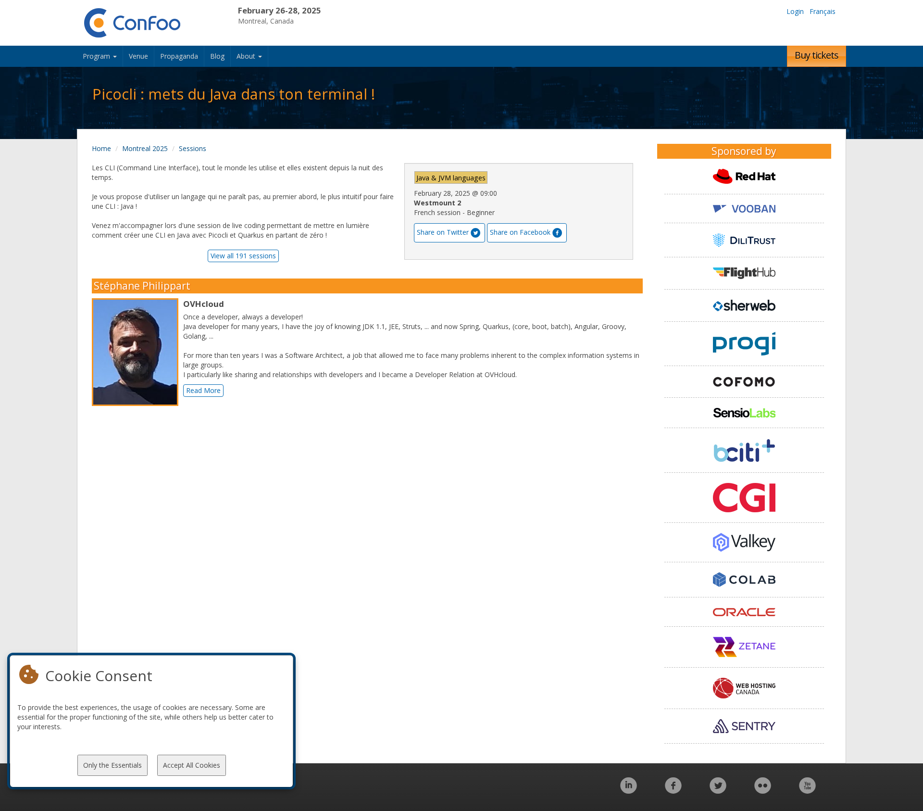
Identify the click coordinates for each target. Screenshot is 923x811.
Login (795, 11)
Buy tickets (816, 55)
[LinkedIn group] (628, 790)
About (247, 56)
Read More (203, 390)
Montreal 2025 (145, 148)
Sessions (192, 148)
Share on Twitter (443, 232)
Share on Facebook (520, 232)
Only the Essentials (112, 765)
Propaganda (179, 56)
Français (823, 11)
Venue (138, 56)
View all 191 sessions (243, 255)
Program (97, 56)
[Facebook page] (673, 790)
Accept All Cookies (191, 765)
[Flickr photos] (762, 790)
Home (101, 148)
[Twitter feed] (718, 790)
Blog (217, 56)
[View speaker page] (137, 352)
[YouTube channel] (807, 790)
